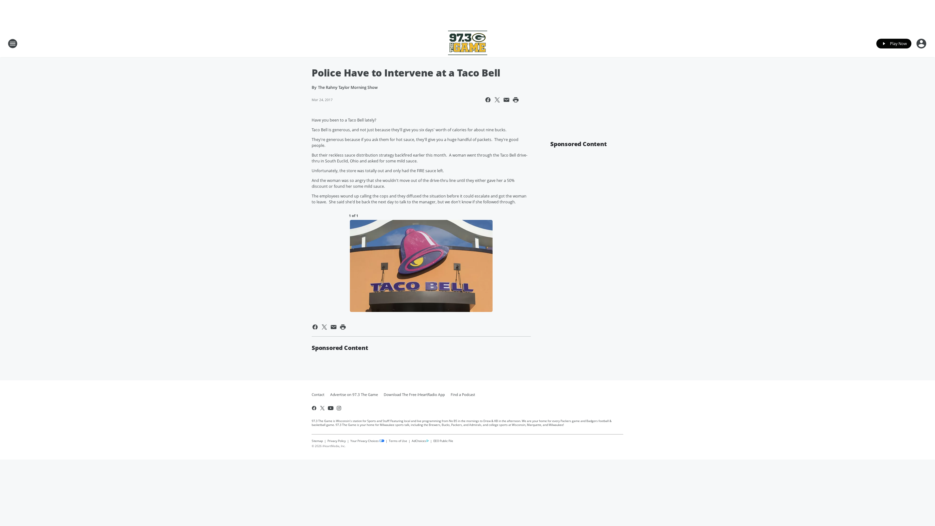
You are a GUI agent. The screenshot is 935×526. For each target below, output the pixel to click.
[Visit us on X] (322, 408)
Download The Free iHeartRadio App (414, 394)
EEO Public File (443, 441)
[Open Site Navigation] (13, 43)
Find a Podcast (463, 394)
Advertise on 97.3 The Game (354, 394)
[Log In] (921, 43)
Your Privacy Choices (364, 441)
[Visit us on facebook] (314, 408)
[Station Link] (467, 43)
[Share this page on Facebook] (488, 99)
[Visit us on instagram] (339, 408)
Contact (318, 394)
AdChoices (419, 441)
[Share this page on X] (497, 99)
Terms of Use (398, 441)
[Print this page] (515, 99)
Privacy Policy (336, 441)
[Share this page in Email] (506, 99)
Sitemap (317, 441)
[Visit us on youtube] (331, 408)
